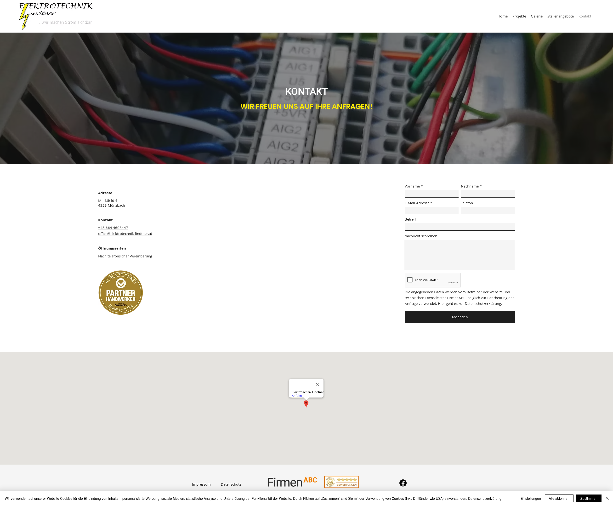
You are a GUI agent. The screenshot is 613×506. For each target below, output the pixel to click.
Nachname (470, 186)
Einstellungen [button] (531, 498)
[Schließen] (607, 498)
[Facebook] (403, 483)
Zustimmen (588, 498)
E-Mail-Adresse (417, 203)
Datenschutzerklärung (484, 498)
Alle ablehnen (559, 498)
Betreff (410, 219)
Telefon (467, 203)
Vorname (412, 186)
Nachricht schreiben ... (422, 236)
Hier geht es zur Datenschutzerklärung (469, 303)
